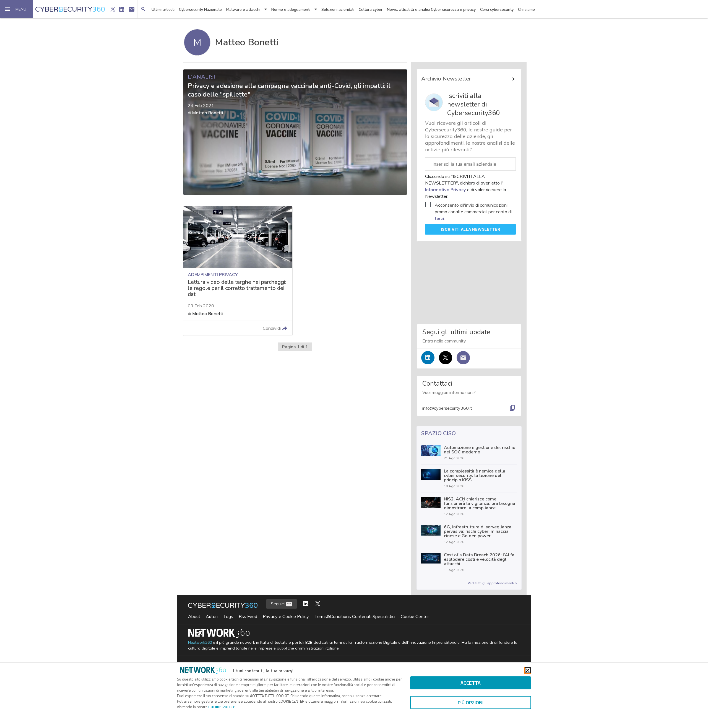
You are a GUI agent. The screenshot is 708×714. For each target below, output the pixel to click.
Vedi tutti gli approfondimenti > (492, 583)
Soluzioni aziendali (337, 9)
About (194, 616)
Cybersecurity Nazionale (200, 9)
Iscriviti (470, 229)
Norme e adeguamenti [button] (290, 9)
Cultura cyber (370, 9)
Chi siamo (526, 9)
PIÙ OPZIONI (470, 702)
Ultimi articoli (163, 9)
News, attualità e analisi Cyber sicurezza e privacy (431, 9)
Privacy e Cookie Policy (286, 616)
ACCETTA (470, 683)
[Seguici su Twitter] (445, 357)
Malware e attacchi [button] (243, 9)
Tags (228, 616)
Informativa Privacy (446, 189)
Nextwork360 (200, 642)
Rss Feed (248, 616)
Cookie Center (415, 616)
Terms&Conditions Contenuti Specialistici (354, 616)
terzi (439, 218)
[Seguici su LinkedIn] (427, 357)
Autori (212, 616)
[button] (16, 9)
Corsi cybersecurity (497, 9)
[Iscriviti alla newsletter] (463, 357)
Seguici (278, 603)
